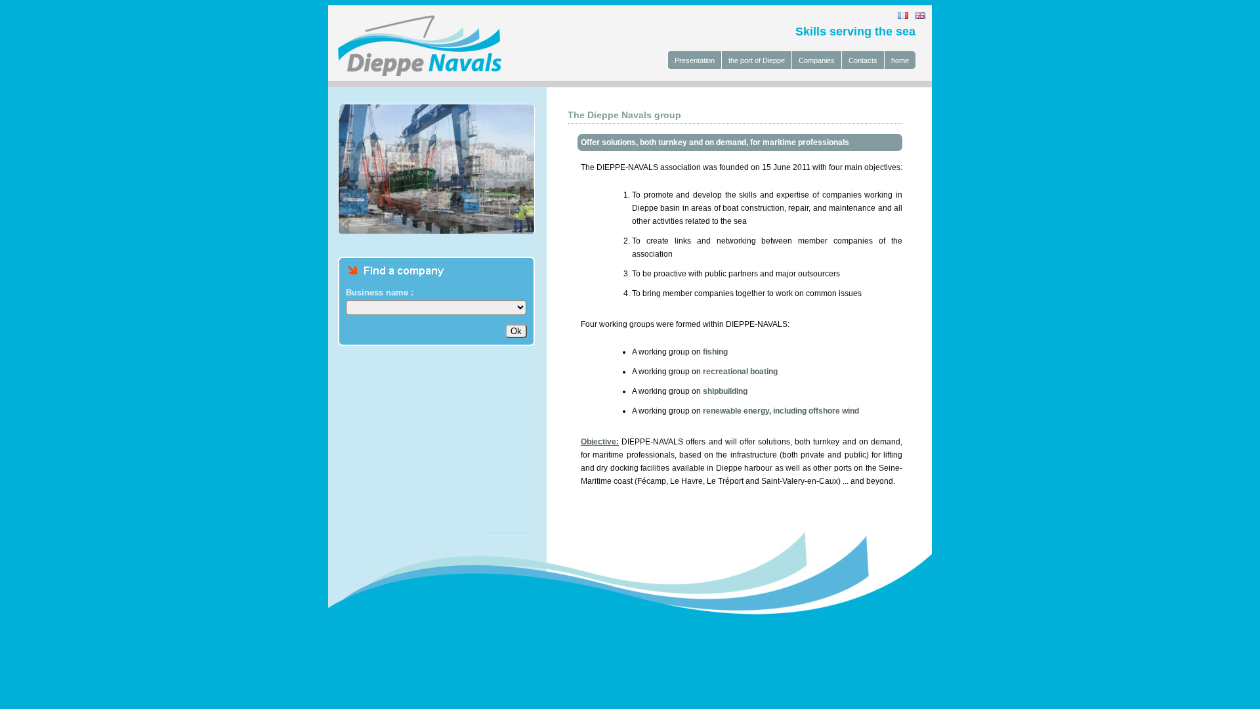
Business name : (379, 292)
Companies (817, 60)
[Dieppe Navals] (414, 73)
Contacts (863, 60)
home (900, 60)
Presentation (695, 60)
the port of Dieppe (756, 60)
